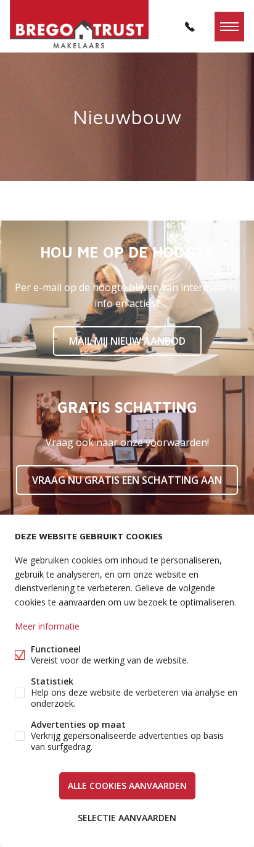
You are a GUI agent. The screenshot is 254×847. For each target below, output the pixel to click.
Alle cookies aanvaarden (127, 785)
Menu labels (229, 26)
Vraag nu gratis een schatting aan (127, 480)
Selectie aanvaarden (127, 818)
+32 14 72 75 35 (190, 27)
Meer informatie (47, 626)
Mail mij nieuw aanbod (127, 341)
